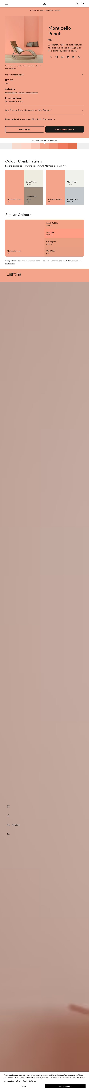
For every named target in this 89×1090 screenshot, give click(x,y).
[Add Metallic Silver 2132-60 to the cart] (73, 191)
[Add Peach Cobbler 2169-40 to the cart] (73, 224)
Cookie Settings (29, 1081)
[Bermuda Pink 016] (26, 146)
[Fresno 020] (63, 146)
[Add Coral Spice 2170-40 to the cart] (73, 242)
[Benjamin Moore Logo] (44, 3)
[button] (77, 3)
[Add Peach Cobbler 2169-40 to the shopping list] (79, 224)
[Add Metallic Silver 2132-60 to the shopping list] (79, 191)
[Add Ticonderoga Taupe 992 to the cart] (32, 191)
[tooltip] (11, 79)
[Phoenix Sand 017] (35, 146)
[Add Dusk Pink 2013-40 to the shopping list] (79, 233)
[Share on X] (79, 57)
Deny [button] (24, 1086)
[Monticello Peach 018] (44, 146)
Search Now (10, 263)
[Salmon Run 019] (53, 146)
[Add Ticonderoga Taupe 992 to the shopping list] (38, 191)
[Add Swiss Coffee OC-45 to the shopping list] (38, 173)
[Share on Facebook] (56, 57)
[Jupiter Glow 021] (72, 146)
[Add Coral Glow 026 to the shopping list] (79, 252)
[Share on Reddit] (73, 57)
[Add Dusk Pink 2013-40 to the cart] (73, 233)
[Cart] (82, 3)
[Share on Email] (62, 57)
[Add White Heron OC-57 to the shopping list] (79, 173)
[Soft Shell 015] (16, 146)
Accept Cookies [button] (65, 1086)
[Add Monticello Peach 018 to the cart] (14, 173)
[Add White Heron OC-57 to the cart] (73, 173)
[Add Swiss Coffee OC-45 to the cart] (32, 173)
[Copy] (51, 57)
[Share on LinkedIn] (68, 57)
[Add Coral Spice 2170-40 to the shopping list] (79, 242)
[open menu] (6, 3)
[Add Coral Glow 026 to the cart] (73, 252)
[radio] (8, 806)
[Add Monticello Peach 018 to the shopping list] (19, 173)
